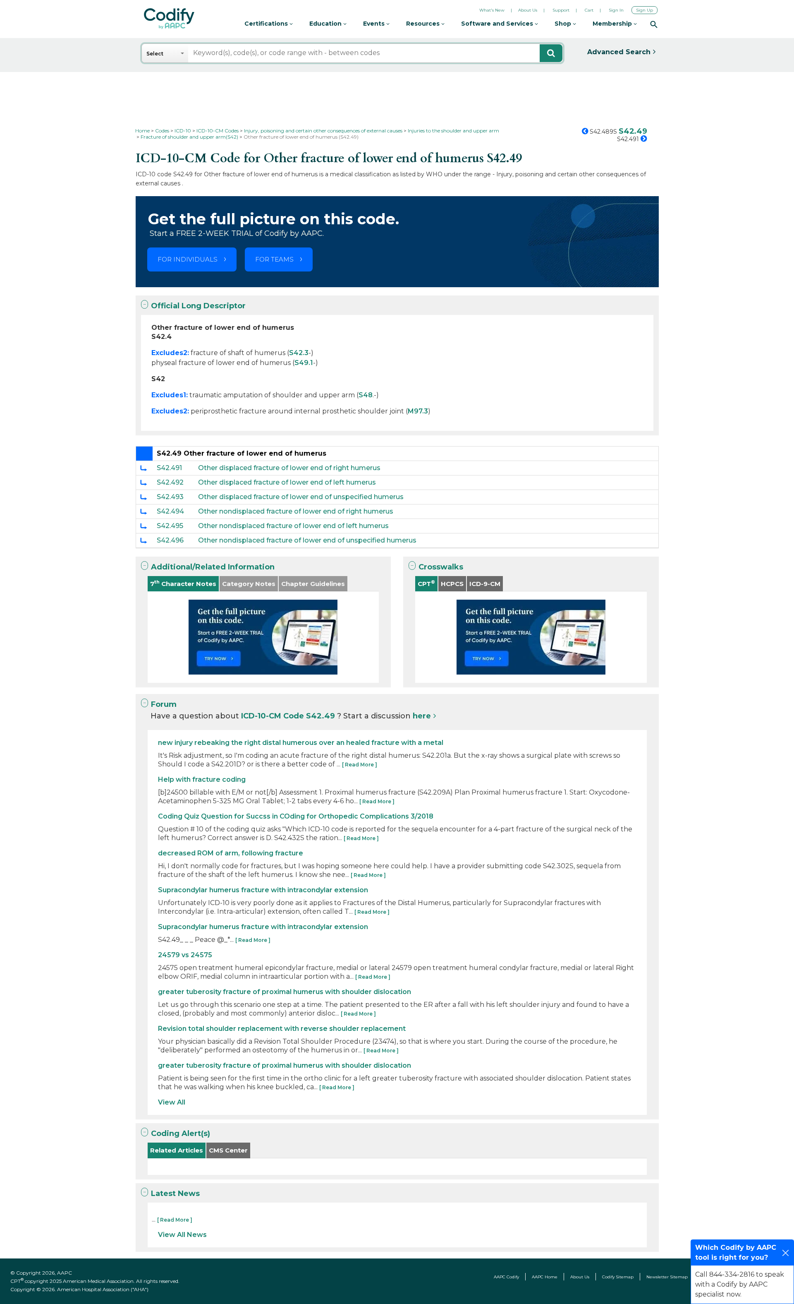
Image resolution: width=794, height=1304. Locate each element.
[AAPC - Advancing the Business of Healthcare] (169, 18)
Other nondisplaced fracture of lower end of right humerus (295, 511)
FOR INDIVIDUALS (188, 259)
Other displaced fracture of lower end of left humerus (287, 482)
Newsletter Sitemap (667, 1277)
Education (326, 23)
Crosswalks (441, 567)
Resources (423, 23)
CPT (426, 583)
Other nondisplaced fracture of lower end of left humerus (293, 526)
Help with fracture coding (202, 779)
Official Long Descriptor (198, 305)
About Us (527, 10)
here (422, 715)
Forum (164, 704)
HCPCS (452, 584)
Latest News (175, 1193)
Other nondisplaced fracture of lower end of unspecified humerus (307, 540)
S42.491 (169, 468)
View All (171, 1102)
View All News (182, 1235)
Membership (613, 23)
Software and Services (498, 23)
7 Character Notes (183, 583)
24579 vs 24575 (185, 955)
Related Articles (176, 1150)
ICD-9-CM (484, 584)
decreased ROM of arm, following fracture (230, 853)
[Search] (654, 24)
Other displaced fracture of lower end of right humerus (289, 468)
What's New (492, 10)
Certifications (266, 23)
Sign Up (644, 10)
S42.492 (170, 482)
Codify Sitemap (618, 1277)
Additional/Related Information (213, 567)
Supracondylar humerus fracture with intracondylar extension (263, 890)
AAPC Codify (506, 1277)
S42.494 (170, 511)
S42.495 (170, 526)
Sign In (616, 10)
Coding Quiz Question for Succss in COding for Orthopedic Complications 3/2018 (295, 816)
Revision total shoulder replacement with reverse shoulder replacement (282, 1029)
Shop (564, 23)
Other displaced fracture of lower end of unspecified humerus (301, 497)
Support (560, 10)
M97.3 (418, 411)
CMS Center (228, 1150)
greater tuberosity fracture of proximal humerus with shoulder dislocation (284, 992)
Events (374, 23)
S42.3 (299, 353)
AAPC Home (544, 1277)
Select (154, 53)
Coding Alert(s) (180, 1133)
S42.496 (170, 540)
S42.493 (170, 497)
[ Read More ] (359, 764)
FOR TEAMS (274, 259)
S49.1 (303, 363)
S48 (366, 395)
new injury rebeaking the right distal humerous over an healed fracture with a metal (300, 743)
